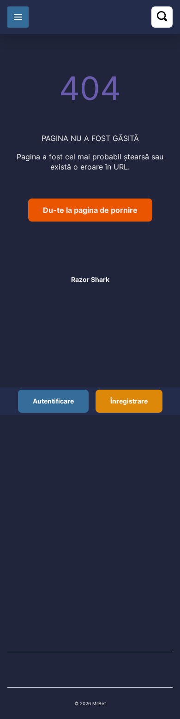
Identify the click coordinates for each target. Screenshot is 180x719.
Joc (90, 247)
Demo (90, 270)
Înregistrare (129, 401)
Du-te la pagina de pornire (90, 210)
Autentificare (53, 401)
